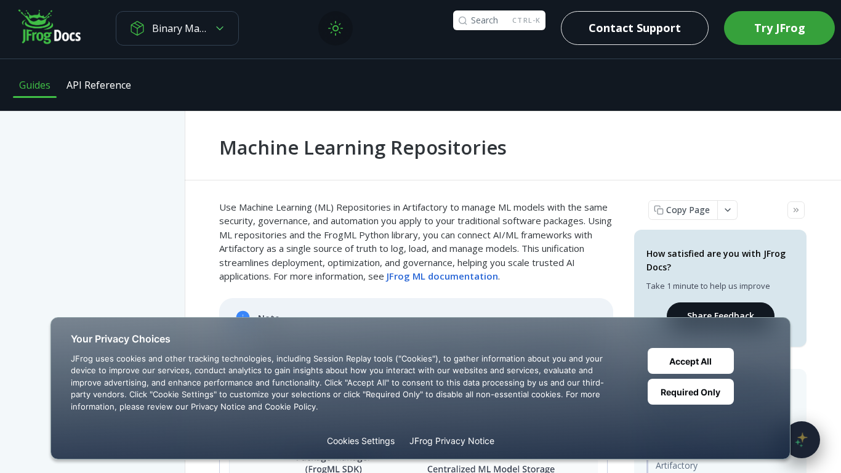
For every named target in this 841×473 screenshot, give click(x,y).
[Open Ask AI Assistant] (801, 439)
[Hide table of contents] (796, 210)
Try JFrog (779, 27)
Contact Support (635, 27)
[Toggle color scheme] (335, 28)
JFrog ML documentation (442, 276)
